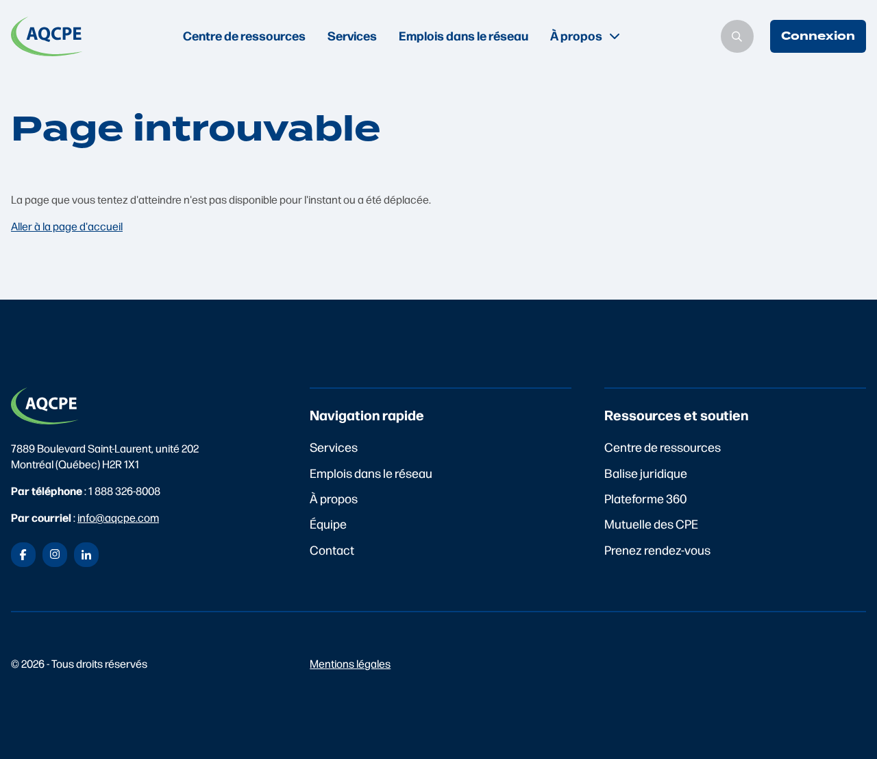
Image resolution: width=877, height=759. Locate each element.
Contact (332, 549)
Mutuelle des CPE (651, 523)
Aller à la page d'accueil (67, 226)
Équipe (328, 523)
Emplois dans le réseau (463, 35)
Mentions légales (350, 663)
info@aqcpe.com (118, 517)
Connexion (818, 36)
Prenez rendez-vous (657, 549)
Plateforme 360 (645, 498)
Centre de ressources (244, 35)
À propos (334, 498)
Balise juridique (645, 473)
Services (352, 35)
